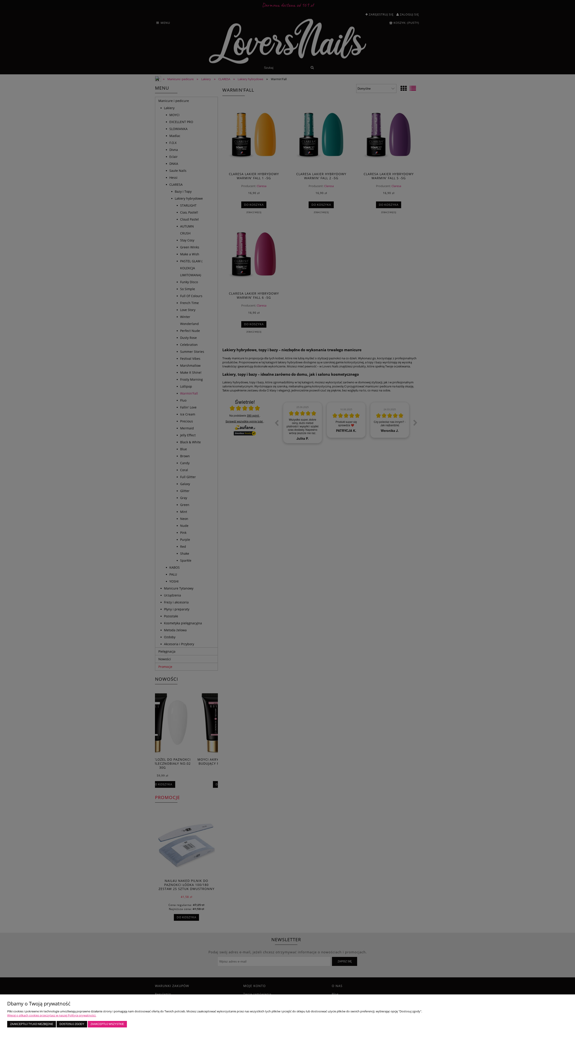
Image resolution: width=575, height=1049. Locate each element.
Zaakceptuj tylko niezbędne (31, 1023)
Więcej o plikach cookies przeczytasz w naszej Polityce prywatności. (51, 1015)
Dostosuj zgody (72, 1023)
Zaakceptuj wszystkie (107, 1023)
